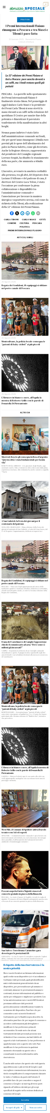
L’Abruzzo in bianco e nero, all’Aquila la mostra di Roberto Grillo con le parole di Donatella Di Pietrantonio (22, 400)
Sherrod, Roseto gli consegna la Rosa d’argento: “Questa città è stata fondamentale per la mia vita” (25, 460)
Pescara (37, 223)
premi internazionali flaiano (25, 230)
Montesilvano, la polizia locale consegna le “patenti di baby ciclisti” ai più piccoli (23, 343)
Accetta (25, 1100)
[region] (25, 1037)
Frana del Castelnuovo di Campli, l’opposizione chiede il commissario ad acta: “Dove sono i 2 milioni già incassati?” (24, 645)
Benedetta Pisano (33, 39)
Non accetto (36, 1107)
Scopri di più (13, 1107)
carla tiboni (11, 219)
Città (42, 219)
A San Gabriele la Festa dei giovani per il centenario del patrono (21, 522)
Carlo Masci (29, 219)
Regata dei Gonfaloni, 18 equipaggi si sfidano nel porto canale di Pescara (24, 287)
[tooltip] (12, 213)
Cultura (24, 223)
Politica (25, 19)
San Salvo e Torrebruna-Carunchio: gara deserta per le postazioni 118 (21, 952)
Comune (12, 223)
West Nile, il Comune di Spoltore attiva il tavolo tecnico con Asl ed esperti (24, 831)
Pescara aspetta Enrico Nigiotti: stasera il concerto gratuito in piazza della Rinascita (22, 892)
